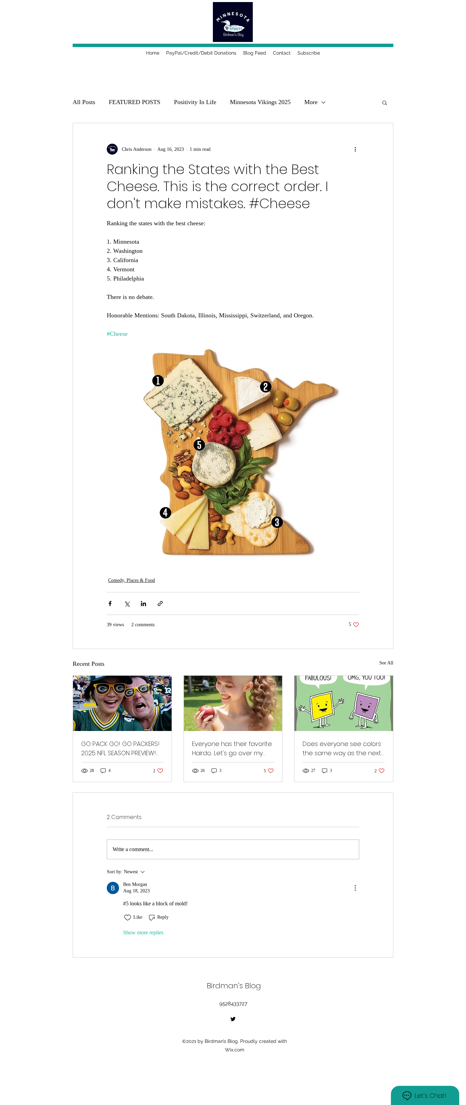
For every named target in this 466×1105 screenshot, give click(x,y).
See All (386, 662)
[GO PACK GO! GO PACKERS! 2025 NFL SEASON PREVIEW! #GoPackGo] (122, 703)
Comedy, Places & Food (131, 580)
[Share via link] (160, 603)
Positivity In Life (195, 102)
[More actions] (355, 149)
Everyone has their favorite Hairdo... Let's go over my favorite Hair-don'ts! (232, 749)
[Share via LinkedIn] (143, 603)
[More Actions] (355, 888)
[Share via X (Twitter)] (126, 603)
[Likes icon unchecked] (127, 918)
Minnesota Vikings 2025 (260, 102)
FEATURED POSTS (134, 102)
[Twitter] (233, 1019)
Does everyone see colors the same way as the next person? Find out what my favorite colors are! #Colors (342, 749)
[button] (384, 102)
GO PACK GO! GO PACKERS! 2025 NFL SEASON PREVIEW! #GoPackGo (120, 749)
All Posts (84, 102)
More (311, 102)
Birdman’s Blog (234, 985)
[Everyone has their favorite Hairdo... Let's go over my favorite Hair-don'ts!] (233, 703)
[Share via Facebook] (110, 603)
